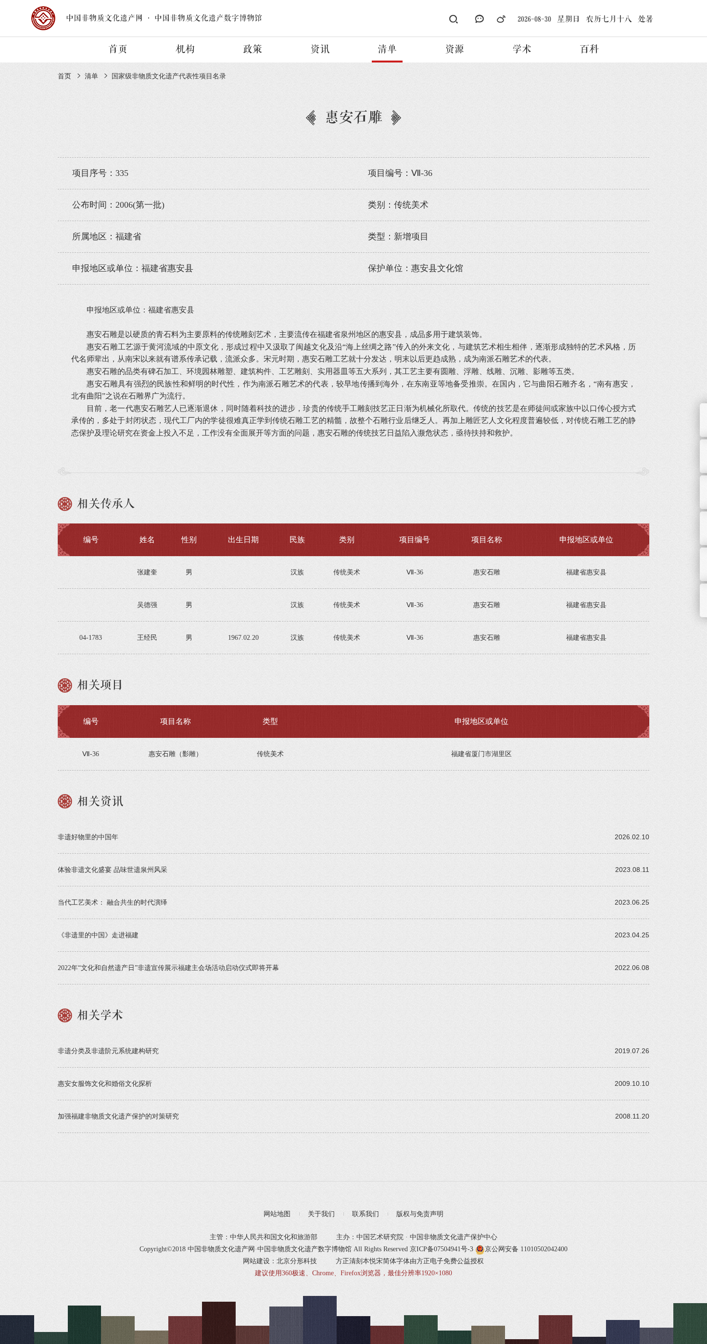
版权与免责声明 (419, 1214)
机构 (185, 49)
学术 (521, 49)
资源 (454, 49)
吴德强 (147, 605)
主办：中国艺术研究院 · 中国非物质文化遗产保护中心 (416, 1237)
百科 (589, 49)
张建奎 (147, 572)
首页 (117, 49)
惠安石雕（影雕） (175, 754)
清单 (387, 49)
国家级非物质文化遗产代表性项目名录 (169, 76)
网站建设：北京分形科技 (280, 1261)
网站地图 (277, 1214)
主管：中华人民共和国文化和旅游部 (263, 1237)
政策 (252, 49)
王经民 (147, 637)
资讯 (319, 49)
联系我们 (365, 1214)
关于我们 (321, 1214)
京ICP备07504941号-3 (441, 1249)
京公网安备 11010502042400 (526, 1249)
